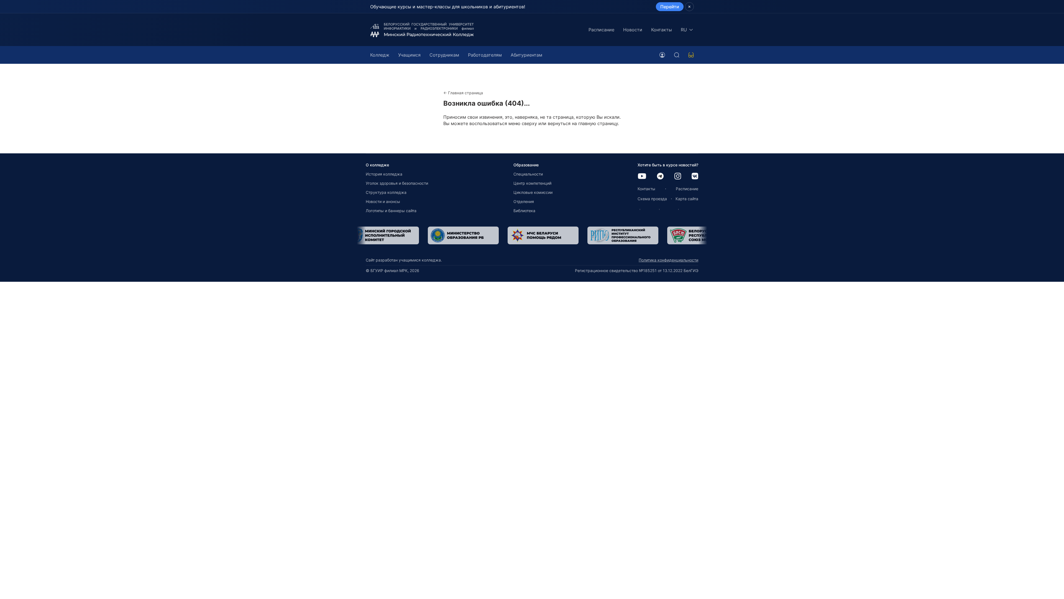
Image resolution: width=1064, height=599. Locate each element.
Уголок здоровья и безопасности (397, 183)
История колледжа (384, 174)
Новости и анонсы (383, 201)
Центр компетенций (532, 183)
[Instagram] (677, 176)
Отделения (523, 201)
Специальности (528, 174)
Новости (632, 29)
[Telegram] (660, 176)
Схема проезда (652, 198)
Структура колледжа (386, 192)
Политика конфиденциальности (668, 260)
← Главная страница (463, 92)
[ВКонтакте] (695, 176)
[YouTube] (642, 176)
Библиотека (524, 210)
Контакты (661, 29)
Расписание (601, 29)
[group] (398, 235)
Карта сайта (687, 198)
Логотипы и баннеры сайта (391, 210)
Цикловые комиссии (533, 192)
